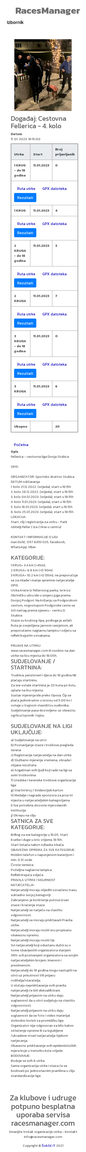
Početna (21, 444)
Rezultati (25, 197)
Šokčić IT (48, 1145)
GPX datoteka (54, 188)
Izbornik (15, 22)
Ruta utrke (26, 188)
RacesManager (47, 10)
